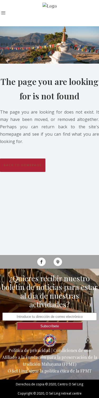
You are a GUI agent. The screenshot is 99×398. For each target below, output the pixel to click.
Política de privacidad (29, 350)
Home (5, 47)
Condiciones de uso (72, 350)
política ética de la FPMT (68, 371)
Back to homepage (23, 165)
